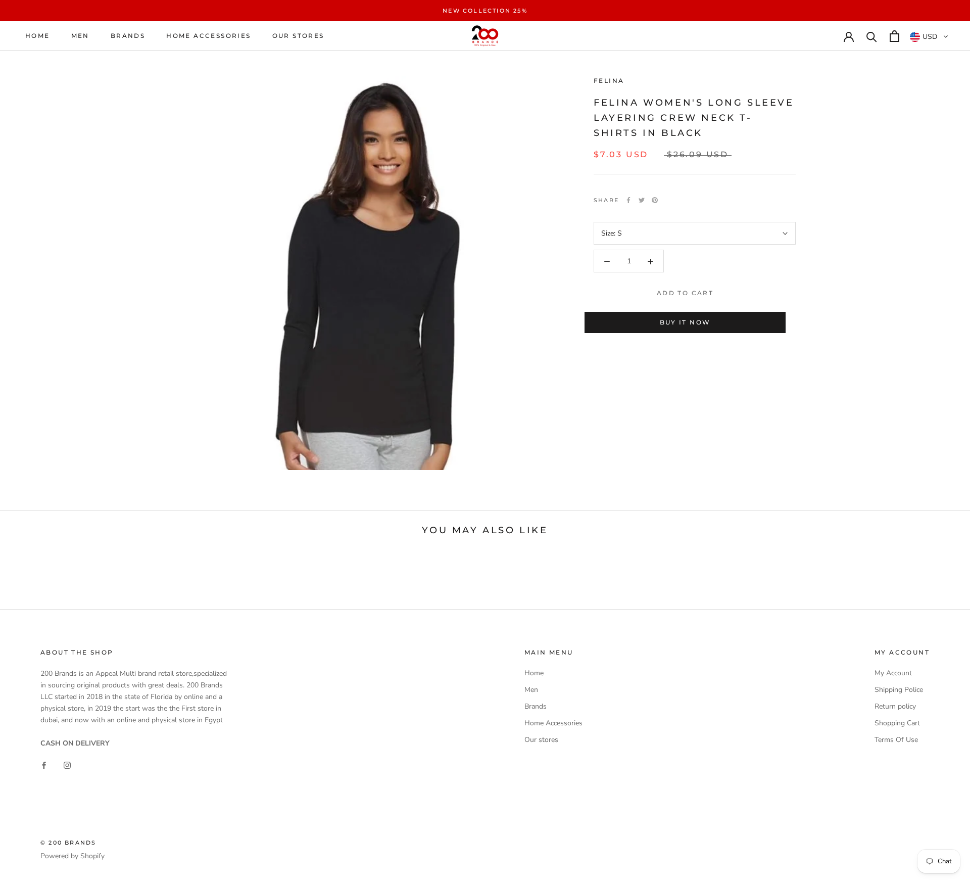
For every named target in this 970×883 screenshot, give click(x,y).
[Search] (871, 36)
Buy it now (685, 322)
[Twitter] (642, 200)
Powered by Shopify (72, 856)
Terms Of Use (896, 740)
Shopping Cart (897, 723)
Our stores (298, 36)
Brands (128, 36)
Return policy (895, 706)
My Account (893, 673)
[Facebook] (628, 200)
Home (37, 36)
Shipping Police (899, 689)
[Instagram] (67, 765)
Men (80, 36)
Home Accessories (208, 36)
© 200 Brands (68, 842)
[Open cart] (894, 36)
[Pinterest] (655, 200)
